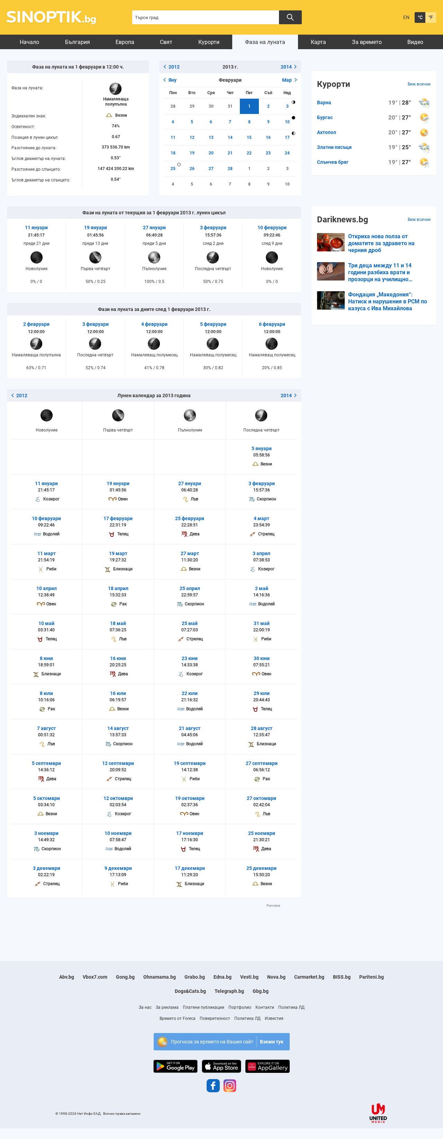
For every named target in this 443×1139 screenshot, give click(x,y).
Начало (29, 42)
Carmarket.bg (309, 977)
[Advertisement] (154, 923)
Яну (173, 80)
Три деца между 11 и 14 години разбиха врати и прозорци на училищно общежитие (380, 272)
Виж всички (419, 84)
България (77, 42)
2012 (174, 67)
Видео (415, 42)
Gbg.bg (261, 991)
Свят (166, 42)
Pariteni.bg (371, 977)
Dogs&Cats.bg (190, 991)
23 (268, 153)
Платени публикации (203, 1007)
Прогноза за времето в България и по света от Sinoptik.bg (55, 17)
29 (192, 106)
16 (268, 137)
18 (173, 153)
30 (211, 106)
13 (211, 137)
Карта (318, 42)
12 (192, 137)
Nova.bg (276, 977)
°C (420, 17)
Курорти (208, 42)
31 (230, 106)
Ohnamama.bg (159, 977)
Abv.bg (66, 977)
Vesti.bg (249, 977)
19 (192, 153)
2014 (286, 67)
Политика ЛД (291, 1007)
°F (430, 17)
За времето (367, 42)
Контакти (264, 1007)
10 (287, 121)
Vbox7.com (95, 977)
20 (211, 153)
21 (230, 153)
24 (287, 153)
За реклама (167, 1007)
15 (249, 137)
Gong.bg (125, 977)
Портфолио (239, 1007)
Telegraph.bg (229, 991)
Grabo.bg (194, 977)
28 (173, 106)
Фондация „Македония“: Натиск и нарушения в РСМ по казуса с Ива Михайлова (387, 301)
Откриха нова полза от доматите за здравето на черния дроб (381, 243)
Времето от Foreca (178, 1018)
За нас (145, 1007)
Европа (125, 42)
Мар (287, 80)
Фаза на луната (265, 42)
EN (406, 17)
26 (192, 168)
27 (211, 168)
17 (287, 137)
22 (249, 153)
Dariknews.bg (342, 219)
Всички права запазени (122, 1113)
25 (173, 168)
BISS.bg (342, 977)
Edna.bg (223, 977)
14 (230, 137)
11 (173, 137)
